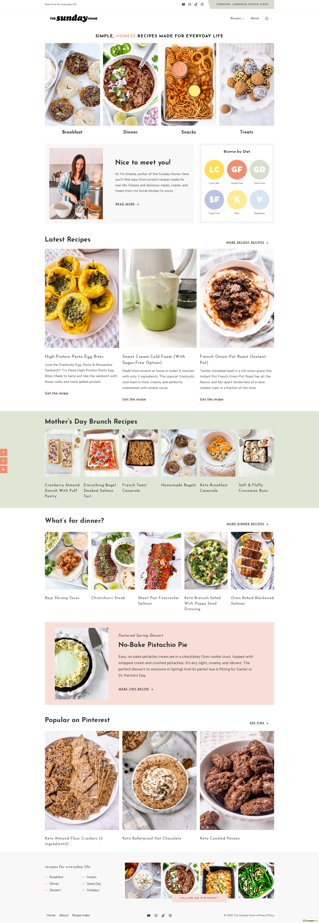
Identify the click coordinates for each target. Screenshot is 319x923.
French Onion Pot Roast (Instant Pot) (233, 360)
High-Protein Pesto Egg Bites (74, 357)
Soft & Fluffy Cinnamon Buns (253, 488)
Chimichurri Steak (108, 598)
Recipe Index (81, 915)
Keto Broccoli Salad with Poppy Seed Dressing (202, 603)
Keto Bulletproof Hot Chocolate (151, 838)
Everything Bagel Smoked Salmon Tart (100, 490)
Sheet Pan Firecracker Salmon (159, 601)
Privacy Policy (266, 915)
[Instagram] (189, 4)
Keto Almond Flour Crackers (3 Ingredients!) (74, 841)
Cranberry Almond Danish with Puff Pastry (62, 490)
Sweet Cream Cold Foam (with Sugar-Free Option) (153, 360)
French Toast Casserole (134, 488)
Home (51, 915)
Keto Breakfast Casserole (214, 488)
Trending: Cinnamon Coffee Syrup (242, 4)
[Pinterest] (202, 4)
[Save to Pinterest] (3, 461)
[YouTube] (183, 4)
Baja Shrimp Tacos (62, 598)
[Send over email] (3, 469)
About (255, 18)
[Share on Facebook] (3, 452)
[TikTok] (196, 4)
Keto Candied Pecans (220, 838)
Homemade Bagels (178, 485)
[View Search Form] (267, 18)
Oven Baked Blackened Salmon (252, 601)
